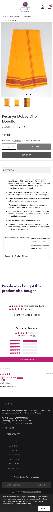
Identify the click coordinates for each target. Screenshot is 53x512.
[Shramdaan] (25, 7)
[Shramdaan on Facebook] (2, 428)
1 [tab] (22, 94)
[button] (4, 146)
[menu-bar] (5, 7)
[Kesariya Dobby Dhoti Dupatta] (26, 59)
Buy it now (26, 155)
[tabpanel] (26, 59)
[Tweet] (19, 127)
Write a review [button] (26, 359)
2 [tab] (26, 94)
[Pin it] (24, 127)
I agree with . (28, 492)
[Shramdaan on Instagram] (9, 428)
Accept (44, 508)
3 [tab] (30, 94)
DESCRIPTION (9, 170)
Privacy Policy (13, 459)
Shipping (17, 140)
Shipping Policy (13, 468)
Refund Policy (13, 464)
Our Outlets (13, 446)
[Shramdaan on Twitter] (6, 428)
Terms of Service (13, 455)
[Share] (14, 127)
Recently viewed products (26, 314)
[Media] (48, 92)
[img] (5, 374)
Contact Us (13, 450)
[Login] (42, 7)
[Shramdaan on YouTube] (13, 428)
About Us (13, 441)
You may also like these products (26, 307)
